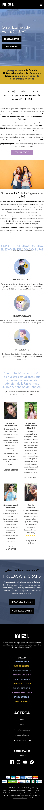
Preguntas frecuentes (22, 730)
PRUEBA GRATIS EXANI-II (22, 602)
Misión (22, 725)
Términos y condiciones (22, 740)
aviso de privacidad (34, 795)
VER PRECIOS (12, 46)
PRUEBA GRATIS (11, 39)
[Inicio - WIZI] (22, 636)
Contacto (22, 755)
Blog (22, 719)
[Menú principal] (40, 4)
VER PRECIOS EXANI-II (22, 611)
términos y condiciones (20, 798)
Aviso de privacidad (22, 735)
